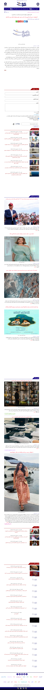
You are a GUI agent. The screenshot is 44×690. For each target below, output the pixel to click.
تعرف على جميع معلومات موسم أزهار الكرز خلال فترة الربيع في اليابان (16, 625)
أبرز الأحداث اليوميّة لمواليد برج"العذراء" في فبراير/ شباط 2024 (16, 567)
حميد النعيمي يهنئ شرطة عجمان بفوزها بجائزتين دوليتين (16, 642)
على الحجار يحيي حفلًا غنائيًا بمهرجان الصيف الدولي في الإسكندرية (16, 596)
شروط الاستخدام (36, 114)
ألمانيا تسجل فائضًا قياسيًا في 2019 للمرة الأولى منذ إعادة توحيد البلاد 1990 (16, 636)
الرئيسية (37, 12)
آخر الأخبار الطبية (8, 523)
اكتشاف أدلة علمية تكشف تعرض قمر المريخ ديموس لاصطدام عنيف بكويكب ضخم (21, 270)
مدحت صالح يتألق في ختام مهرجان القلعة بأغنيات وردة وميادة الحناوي (16, 542)
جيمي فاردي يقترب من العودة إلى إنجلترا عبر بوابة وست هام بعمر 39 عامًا (16, 573)
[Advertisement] (21, 80)
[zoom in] (5, 12)
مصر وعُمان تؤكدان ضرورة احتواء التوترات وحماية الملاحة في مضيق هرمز (16, 167)
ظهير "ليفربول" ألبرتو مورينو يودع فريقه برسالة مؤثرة (16, 660)
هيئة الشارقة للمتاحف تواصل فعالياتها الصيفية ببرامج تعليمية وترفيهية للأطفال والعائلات (21, 306)
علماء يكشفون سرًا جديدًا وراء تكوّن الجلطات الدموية (22, 416)
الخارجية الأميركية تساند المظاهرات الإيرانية (16, 648)
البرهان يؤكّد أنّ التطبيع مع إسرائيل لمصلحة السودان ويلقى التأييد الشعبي (16, 631)
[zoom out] (8, 12)
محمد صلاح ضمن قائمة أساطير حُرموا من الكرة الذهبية (21, 380)
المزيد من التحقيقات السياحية (10, 413)
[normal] (6, 12)
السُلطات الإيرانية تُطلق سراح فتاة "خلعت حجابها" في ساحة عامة (16, 665)
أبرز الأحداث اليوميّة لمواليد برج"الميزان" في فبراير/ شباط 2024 (16, 619)
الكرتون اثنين (16, 613)
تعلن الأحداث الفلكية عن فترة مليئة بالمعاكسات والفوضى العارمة (16, 584)
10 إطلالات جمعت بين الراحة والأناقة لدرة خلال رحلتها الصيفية (21, 452)
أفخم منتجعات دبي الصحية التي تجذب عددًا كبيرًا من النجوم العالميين (16, 590)
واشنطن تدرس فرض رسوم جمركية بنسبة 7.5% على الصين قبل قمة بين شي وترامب (22, 198)
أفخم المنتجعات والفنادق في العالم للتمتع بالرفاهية (16, 602)
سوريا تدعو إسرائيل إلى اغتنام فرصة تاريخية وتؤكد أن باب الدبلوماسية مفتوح (16, 150)
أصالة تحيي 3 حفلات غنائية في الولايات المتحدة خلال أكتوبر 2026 (22, 233)
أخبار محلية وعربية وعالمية (32, 12)
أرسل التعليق (36, 126)
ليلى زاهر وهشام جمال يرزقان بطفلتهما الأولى (25, 8)
